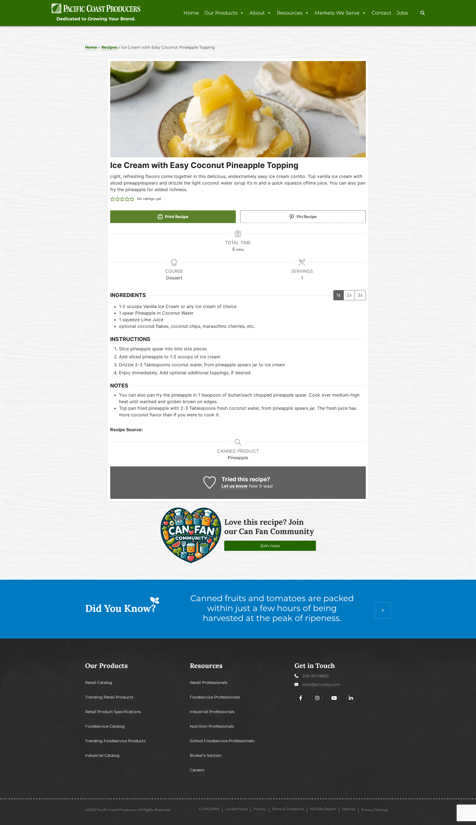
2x (349, 295)
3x (360, 295)
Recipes (109, 47)
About (257, 13)
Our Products (220, 13)
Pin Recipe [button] (306, 216)
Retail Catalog (98, 682)
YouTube (334, 698)
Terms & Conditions (288, 809)
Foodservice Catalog (105, 726)
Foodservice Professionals (215, 697)
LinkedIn (351, 698)
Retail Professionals (209, 682)
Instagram (317, 698)
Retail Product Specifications (113, 711)
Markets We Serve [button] (337, 13)
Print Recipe (176, 216)
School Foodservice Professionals (222, 740)
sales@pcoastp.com (321, 684)
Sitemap (349, 809)
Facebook (300, 698)
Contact (381, 13)
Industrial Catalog (102, 755)
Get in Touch (314, 665)
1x (338, 295)
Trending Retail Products (109, 697)
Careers (197, 770)
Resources (289, 13)
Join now (270, 545)
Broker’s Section (205, 755)
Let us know (234, 486)
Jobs (402, 13)
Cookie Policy (236, 809)
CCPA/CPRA (209, 809)
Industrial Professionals (212, 711)
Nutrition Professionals (212, 726)
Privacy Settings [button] (374, 810)
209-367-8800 (315, 675)
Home (191, 13)
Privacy (260, 809)
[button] (422, 13)
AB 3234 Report (323, 809)
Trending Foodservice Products (115, 740)
